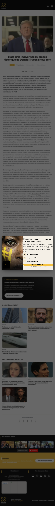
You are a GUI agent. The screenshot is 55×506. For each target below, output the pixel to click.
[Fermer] (51, 238)
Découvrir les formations (37, 264)
